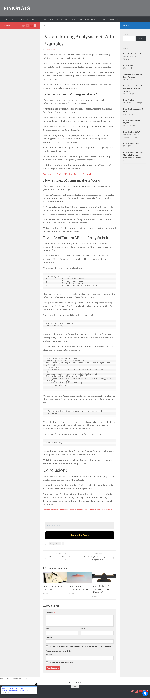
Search (125, 34)
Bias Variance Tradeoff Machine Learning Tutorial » (67, 174)
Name (48, 628)
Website (49, 637)
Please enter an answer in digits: (59, 651)
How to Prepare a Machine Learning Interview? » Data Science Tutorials (77, 509)
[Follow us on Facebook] (35, 25)
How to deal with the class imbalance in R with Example (101, 589)
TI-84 (59, 19)
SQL (73, 19)
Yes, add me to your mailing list (61, 662)
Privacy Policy (75, 682)
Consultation (90, 19)
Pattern (58, 544)
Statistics (7, 19)
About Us (114, 19)
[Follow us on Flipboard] (27, 25)
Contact (103, 19)
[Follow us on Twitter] (23, 25)
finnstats (50, 50)
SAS (66, 19)
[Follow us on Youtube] (31, 25)
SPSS (43, 19)
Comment (50, 613)
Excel (51, 19)
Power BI (25, 19)
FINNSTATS (17, 8)
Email (83, 628)
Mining (52, 544)
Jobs (80, 19)
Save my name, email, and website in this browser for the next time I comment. (80, 646)
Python (35, 19)
